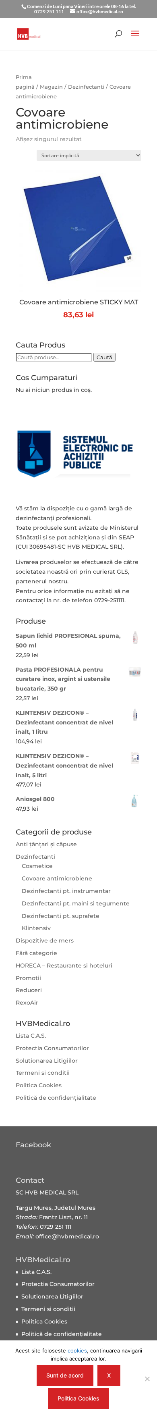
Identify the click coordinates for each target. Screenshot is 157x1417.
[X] (147, 1379)
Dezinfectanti (86, 87)
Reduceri (29, 990)
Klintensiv (36, 928)
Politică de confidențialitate (56, 1097)
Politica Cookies (39, 1085)
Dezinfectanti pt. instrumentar (66, 891)
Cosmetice (37, 866)
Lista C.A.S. (31, 1035)
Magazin (51, 87)
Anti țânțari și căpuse (46, 844)
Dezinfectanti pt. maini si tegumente (76, 903)
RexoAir (27, 1002)
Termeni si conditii (43, 1072)
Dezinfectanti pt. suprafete (60, 916)
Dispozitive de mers (45, 940)
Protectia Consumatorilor (52, 1048)
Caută (104, 357)
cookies (77, 1350)
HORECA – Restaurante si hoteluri (64, 965)
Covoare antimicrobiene (57, 878)
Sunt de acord (65, 1375)
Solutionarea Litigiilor (47, 1060)
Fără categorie (36, 953)
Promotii (28, 978)
